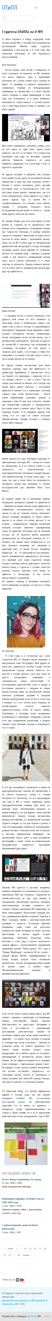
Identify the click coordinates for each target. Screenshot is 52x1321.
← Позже (9, 1248)
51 (30, 1248)
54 (45, 1248)
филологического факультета (16, 1300)
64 (19, 1255)
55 (5, 1255)
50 (25, 1248)
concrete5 (31, 1316)
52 (35, 1248)
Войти (47, 1316)
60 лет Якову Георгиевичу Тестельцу (21, 1179)
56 (10, 1255)
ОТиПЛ (9, 7)
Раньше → (27, 1255)
